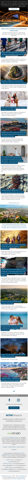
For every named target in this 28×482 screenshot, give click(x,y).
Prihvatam (14, 9)
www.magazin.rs (18, 467)
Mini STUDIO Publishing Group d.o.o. (12, 440)
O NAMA (5, 450)
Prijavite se (14, 411)
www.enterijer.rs (18, 470)
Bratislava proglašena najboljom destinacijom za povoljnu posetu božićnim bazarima (13, 137)
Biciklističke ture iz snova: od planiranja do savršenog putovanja (11, 331)
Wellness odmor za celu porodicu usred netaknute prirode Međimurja (13, 250)
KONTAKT (14, 453)
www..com (14, 465)
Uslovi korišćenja (21, 480)
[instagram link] (18, 403)
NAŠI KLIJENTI (20, 450)
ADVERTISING (12, 450)
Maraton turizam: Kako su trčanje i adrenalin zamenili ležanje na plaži (13, 58)
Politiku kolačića (22, 6)
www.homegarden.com (8, 472)
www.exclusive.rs (20, 468)
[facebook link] (9, 403)
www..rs (18, 463)
